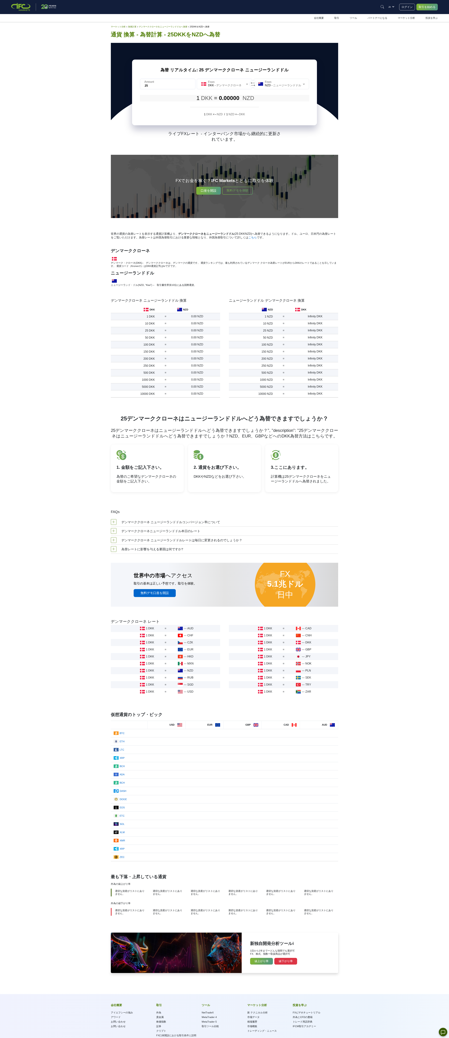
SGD (190, 684)
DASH (123, 791)
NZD (190, 670)
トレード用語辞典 (302, 1021)
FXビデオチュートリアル (306, 1012)
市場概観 (252, 1026)
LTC (122, 749)
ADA (122, 774)
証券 (158, 1026)
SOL (122, 824)
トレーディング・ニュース (262, 1030)
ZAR (308, 691)
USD (190, 691)
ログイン (407, 6)
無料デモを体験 (237, 190)
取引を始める (427, 6)
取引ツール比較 (210, 1026)
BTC (122, 733)
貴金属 (160, 1017)
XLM (122, 832)
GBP (308, 649)
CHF (190, 635)
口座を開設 (208, 190)
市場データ (253, 1017)
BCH (122, 766)
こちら (252, 237)
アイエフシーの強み (122, 1012)
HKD (190, 656)
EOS (122, 807)
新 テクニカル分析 (257, 1012)
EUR (190, 649)
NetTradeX (208, 1012)
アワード (116, 1017)
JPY (308, 656)
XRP (122, 758)
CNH (308, 635)
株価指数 (161, 1021)
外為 (158, 1012)
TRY (308, 684)
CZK (190, 642)
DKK (308, 642)
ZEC (122, 857)
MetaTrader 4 (209, 1017)
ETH (122, 741)
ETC (122, 815)
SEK (308, 677)
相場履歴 (252, 1021)
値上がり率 (261, 961)
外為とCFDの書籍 (303, 1017)
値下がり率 (286, 961)
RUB (190, 677)
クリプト (161, 1030)
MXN (190, 663)
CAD (308, 628)
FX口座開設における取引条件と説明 (176, 1035)
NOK (308, 663)
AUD (190, 628)
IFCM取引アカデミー (304, 1026)
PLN (308, 670)
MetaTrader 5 (209, 1021)
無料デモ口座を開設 (154, 593)
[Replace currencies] (252, 83)
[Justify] (382, 7)
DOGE (123, 799)
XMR (122, 840)
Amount (149, 81)
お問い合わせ (118, 1021)
